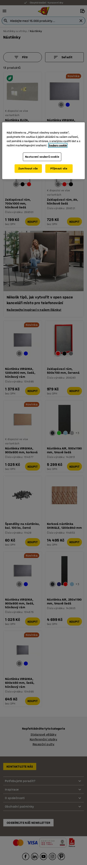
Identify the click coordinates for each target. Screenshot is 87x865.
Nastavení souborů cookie (42, 156)
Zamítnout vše (28, 168)
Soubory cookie (58, 145)
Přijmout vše (58, 168)
